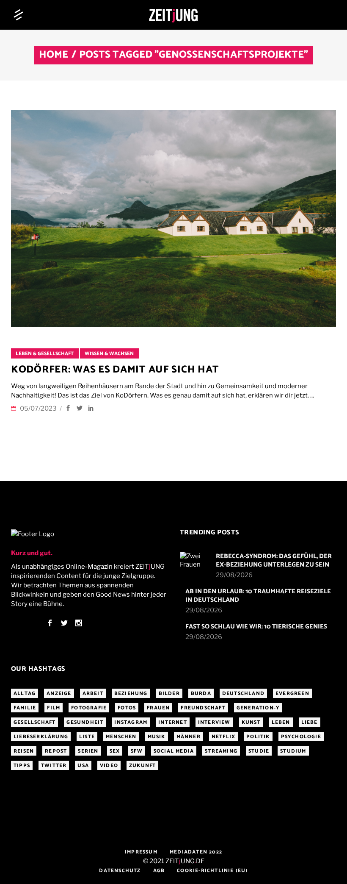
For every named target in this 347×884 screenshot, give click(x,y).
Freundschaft (203, 708)
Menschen (121, 737)
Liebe (309, 722)
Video (109, 766)
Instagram (130, 722)
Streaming (221, 751)
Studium (293, 751)
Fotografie (89, 708)
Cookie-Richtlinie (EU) (212, 871)
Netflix (223, 737)
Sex (115, 751)
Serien (88, 751)
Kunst (251, 722)
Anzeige (59, 693)
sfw (137, 751)
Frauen (158, 708)
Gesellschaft (34, 722)
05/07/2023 (39, 408)
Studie (258, 751)
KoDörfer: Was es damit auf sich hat (115, 369)
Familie (25, 708)
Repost (56, 751)
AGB (159, 871)
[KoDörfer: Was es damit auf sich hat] (173, 218)
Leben (281, 722)
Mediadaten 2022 (196, 852)
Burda (201, 693)
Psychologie (301, 737)
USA (83, 766)
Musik (156, 737)
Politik (258, 737)
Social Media (174, 751)
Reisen (24, 751)
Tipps (22, 766)
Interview (214, 722)
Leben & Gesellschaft (45, 354)
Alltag (25, 693)
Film (53, 708)
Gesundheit (84, 722)
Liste (87, 737)
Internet (172, 722)
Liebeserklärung (41, 737)
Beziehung (131, 693)
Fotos (127, 708)
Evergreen (292, 693)
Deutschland (243, 693)
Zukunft (142, 766)
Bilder (169, 693)
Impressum (141, 852)
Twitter (53, 766)
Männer (188, 737)
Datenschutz (119, 871)
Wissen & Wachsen (109, 354)
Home (53, 55)
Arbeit (93, 693)
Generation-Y (258, 708)
